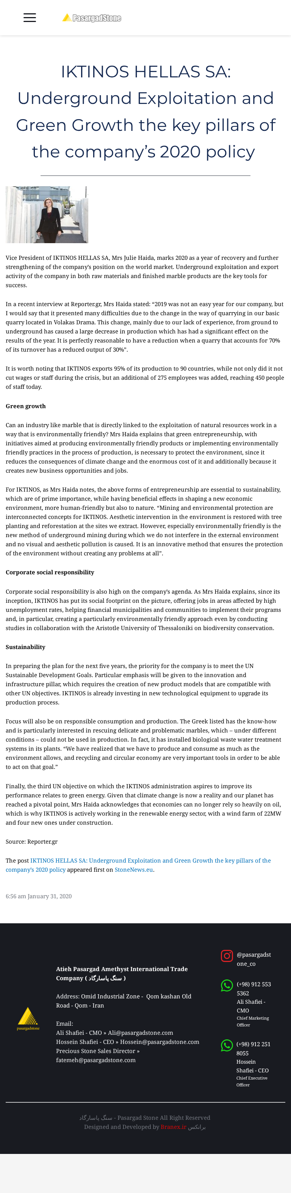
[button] (29, 17)
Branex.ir (173, 1126)
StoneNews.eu (134, 869)
